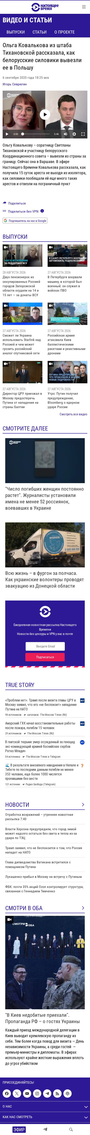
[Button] (14, 204)
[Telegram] (45, 1129)
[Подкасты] (67, 1093)
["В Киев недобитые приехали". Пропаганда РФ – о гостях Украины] (45, 962)
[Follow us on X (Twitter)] (17, 1093)
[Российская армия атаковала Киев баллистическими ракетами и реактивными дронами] (67, 314)
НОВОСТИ (17, 804)
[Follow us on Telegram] (47, 1093)
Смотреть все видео (73, 414)
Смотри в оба (24, 908)
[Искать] (71, 1129)
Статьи (40, 32)
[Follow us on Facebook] (7, 1093)
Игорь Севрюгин (15, 84)
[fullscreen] (83, 134)
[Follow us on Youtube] (27, 1093)
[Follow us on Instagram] (37, 1093)
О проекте (64, 32)
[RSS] (57, 1093)
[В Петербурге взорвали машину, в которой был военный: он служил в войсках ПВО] (67, 255)
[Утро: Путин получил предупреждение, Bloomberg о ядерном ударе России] (67, 372)
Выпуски (16, 32)
